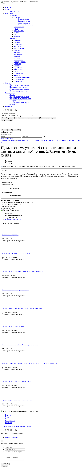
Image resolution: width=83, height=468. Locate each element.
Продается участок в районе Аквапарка (16, 381)
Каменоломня (19, 48)
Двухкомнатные (24, 21)
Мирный (17, 56)
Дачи (16, 34)
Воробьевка (18, 44)
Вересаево (17, 40)
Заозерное (17, 46)
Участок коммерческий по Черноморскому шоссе (20, 345)
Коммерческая (19, 31)
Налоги (12, 95)
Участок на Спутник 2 (10, 235)
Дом (15, 118)
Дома (16, 29)
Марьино (17, 52)
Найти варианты (7, 138)
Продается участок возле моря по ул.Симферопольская (22, 308)
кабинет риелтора (11, 437)
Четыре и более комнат (26, 25)
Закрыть (4, 466)
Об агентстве (14, 11)
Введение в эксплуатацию (19, 89)
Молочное (17, 58)
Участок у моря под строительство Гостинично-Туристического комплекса (29, 363)
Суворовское (18, 73)
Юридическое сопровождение (21, 85)
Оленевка (17, 64)
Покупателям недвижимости (20, 99)
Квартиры (17, 17)
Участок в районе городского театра (15, 290)
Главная (4, 140)
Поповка (17, 66)
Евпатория (13, 15)
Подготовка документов (18, 87)
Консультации (15, 101)
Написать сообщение (13, 220)
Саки (16, 71)
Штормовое (18, 81)
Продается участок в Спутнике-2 (14, 326)
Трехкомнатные (24, 23)
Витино (17, 42)
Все (3, 118)
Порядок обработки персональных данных (16, 426)
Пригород (13, 38)
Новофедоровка (20, 62)
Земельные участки (32, 118)
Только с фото (8, 132)
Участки (17, 33)
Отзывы (12, 104)
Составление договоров (18, 91)
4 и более (16, 130)
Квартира (9, 118)
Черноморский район (22, 77)
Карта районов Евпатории (19, 102)
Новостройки (19, 27)
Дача (53, 118)
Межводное (18, 54)
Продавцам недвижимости (19, 97)
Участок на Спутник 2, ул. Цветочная (16, 253)
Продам (9, 120)
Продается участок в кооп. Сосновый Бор (17, 400)
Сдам (3, 120)
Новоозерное (18, 60)
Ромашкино (18, 69)
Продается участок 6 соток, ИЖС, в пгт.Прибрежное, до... (23, 271)
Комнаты (17, 36)
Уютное (17, 75)
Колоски (17, 50)
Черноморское (19, 79)
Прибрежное (18, 68)
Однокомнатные (24, 19)
